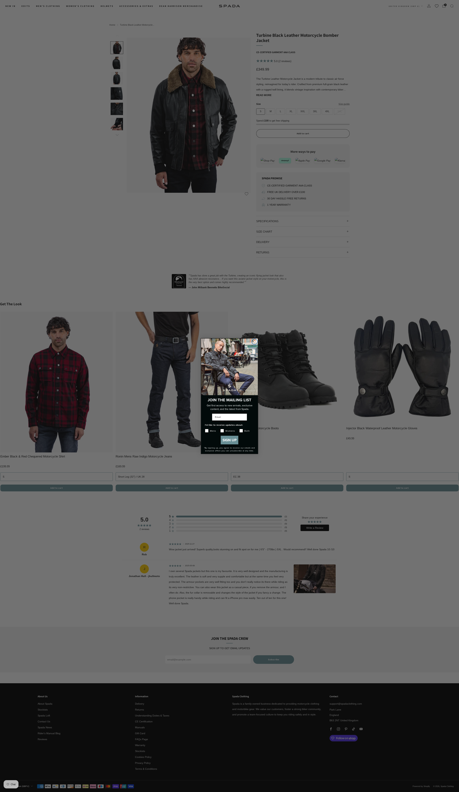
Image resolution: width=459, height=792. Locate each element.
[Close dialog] (254, 342)
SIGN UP (229, 440)
